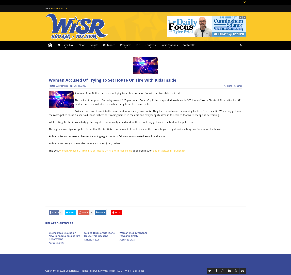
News (82, 45)
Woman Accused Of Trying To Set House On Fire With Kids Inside (95, 150)
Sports (94, 45)
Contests (151, 45)
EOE (119, 270)
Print (229, 85)
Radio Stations (169, 45)
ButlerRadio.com (59, 8)
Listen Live (67, 45)
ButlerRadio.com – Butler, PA (169, 150)
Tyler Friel (63, 85)
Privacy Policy (107, 270)
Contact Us (189, 45)
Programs (125, 45)
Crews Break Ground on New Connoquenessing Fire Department (64, 236)
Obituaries (109, 45)
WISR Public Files (134, 270)
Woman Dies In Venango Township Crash (134, 234)
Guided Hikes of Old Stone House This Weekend (99, 234)
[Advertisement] (145, 179)
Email (239, 85)
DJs (138, 45)
